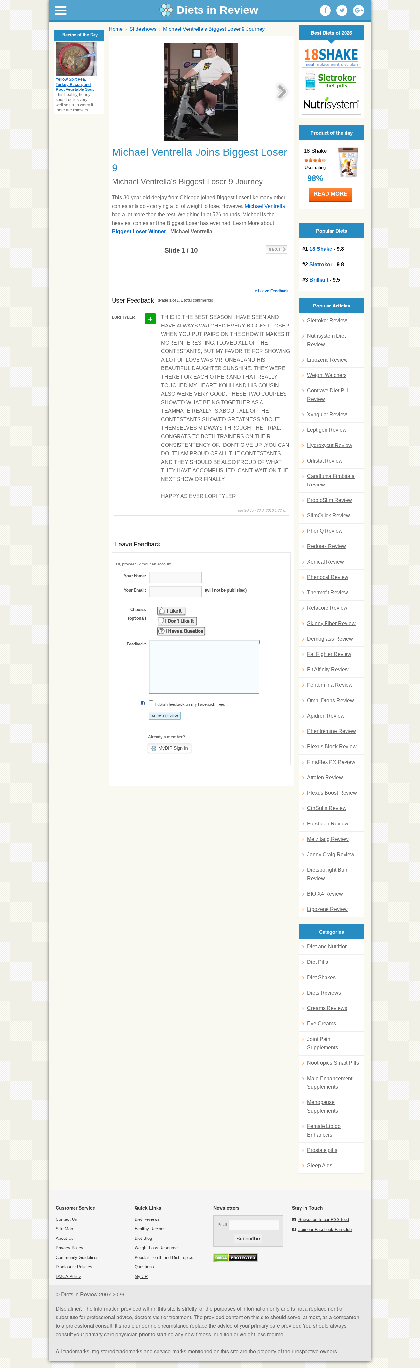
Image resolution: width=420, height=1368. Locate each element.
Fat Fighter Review (329, 654)
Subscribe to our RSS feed (323, 1219)
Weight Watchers (326, 375)
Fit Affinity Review (328, 669)
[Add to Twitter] (341, 10)
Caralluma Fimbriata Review (331, 480)
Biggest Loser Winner (139, 231)
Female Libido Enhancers (324, 1130)
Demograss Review (330, 639)
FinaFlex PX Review (331, 762)
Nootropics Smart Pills (333, 1063)
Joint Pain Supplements (322, 1043)
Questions (144, 1266)
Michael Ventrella (265, 206)
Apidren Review (326, 716)
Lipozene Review (327, 360)
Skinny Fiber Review (331, 623)
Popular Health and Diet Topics (164, 1257)
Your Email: (135, 590)
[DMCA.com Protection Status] (235, 1260)
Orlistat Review (325, 461)
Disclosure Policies (74, 1266)
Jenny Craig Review (330, 854)
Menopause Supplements (322, 1107)
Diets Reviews (324, 993)
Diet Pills (317, 962)
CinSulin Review (326, 808)
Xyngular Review (327, 414)
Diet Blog (143, 1238)
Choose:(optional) (137, 614)
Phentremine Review (331, 731)
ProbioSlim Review (329, 500)
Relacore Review (327, 608)
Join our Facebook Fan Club (325, 1229)
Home (116, 29)
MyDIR (141, 1276)
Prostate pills (322, 1150)
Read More (330, 194)
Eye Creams (321, 1023)
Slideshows (143, 29)
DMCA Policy (68, 1276)
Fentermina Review (330, 685)
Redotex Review (326, 546)
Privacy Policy (69, 1247)
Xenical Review (325, 562)
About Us (65, 1238)
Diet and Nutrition (327, 946)
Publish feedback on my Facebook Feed (190, 704)
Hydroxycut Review (329, 445)
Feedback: (136, 644)
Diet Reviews (147, 1219)
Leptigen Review (326, 430)
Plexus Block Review (332, 746)
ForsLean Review (327, 823)
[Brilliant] (331, 104)
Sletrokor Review (327, 320)
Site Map (64, 1228)
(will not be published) (226, 590)
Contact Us (66, 1219)
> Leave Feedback (272, 291)
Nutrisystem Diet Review (326, 340)
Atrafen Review (325, 777)
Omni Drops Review (330, 700)
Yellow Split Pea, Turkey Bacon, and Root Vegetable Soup (75, 84)
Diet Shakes (321, 977)
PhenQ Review (325, 531)
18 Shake (315, 151)
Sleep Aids (319, 1165)
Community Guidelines (77, 1257)
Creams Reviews (327, 1008)
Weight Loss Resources (157, 1247)
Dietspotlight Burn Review (328, 874)
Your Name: (135, 575)
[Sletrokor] (331, 80)
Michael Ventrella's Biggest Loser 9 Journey (214, 29)
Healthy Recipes (150, 1228)
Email (222, 1225)
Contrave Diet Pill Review (327, 395)
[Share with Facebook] (325, 10)
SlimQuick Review (328, 515)
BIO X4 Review (325, 894)
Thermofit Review (327, 592)
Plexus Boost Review (332, 793)
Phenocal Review (327, 577)
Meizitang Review (328, 839)
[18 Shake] (331, 57)
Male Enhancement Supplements (329, 1083)
